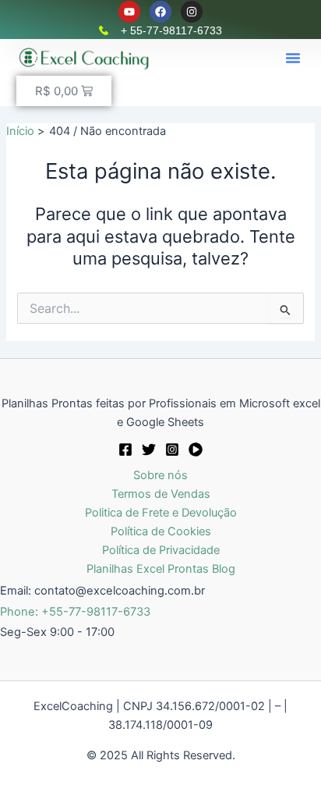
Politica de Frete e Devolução (161, 513)
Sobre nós (160, 475)
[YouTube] (196, 449)
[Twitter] (149, 449)
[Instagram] (172, 449)
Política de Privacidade (161, 550)
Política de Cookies (161, 531)
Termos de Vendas (160, 494)
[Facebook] (125, 449)
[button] (293, 57)
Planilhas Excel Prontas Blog (160, 569)
